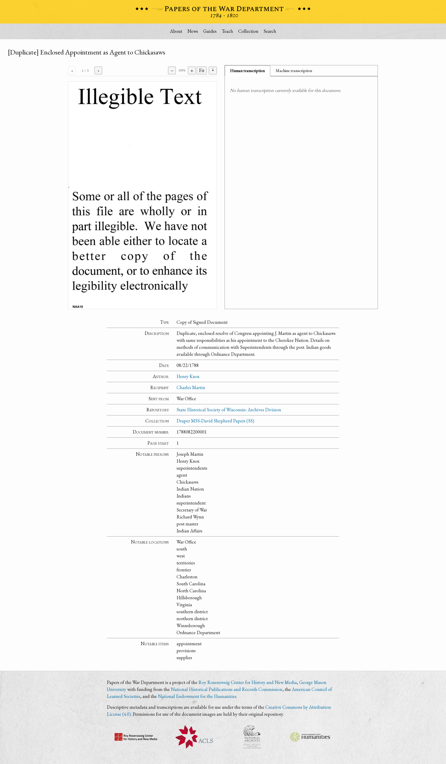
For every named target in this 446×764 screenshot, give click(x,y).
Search (270, 31)
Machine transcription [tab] (294, 70)
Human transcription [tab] (247, 70)
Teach (227, 31)
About (176, 31)
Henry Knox (188, 376)
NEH (310, 737)
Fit (201, 70)
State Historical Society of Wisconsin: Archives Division (229, 410)
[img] (142, 195)
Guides (210, 31)
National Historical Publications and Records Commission (226, 689)
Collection (248, 31)
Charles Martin (191, 387)
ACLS (194, 737)
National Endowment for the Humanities (197, 696)
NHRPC (252, 737)
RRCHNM (136, 737)
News (192, 31)
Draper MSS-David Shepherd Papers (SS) (215, 421)
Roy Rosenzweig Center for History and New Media (247, 682)
